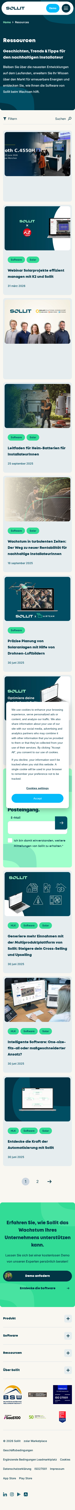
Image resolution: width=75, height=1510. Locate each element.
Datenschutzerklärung (17, 1468)
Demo (52, 8)
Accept (37, 798)
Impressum (57, 1468)
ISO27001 (40, 1468)
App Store (9, 1478)
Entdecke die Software (37, 1288)
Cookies (65, 1459)
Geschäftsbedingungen (18, 1450)
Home (7, 22)
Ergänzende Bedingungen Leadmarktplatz (30, 1459)
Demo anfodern (37, 1276)
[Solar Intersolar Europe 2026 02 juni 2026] (37, 166)
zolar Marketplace (35, 1441)
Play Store (25, 1478)
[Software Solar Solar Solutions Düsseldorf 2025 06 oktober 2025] (37, 338)
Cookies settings (37, 788)
